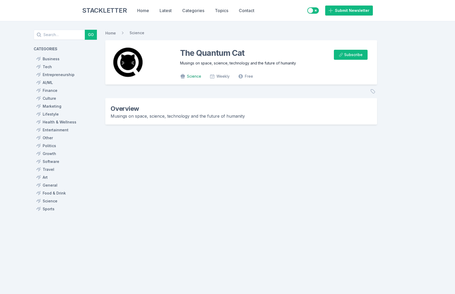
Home (143, 10)
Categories (193, 10)
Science (137, 33)
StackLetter (104, 10)
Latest (166, 10)
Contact (246, 10)
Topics (221, 10)
